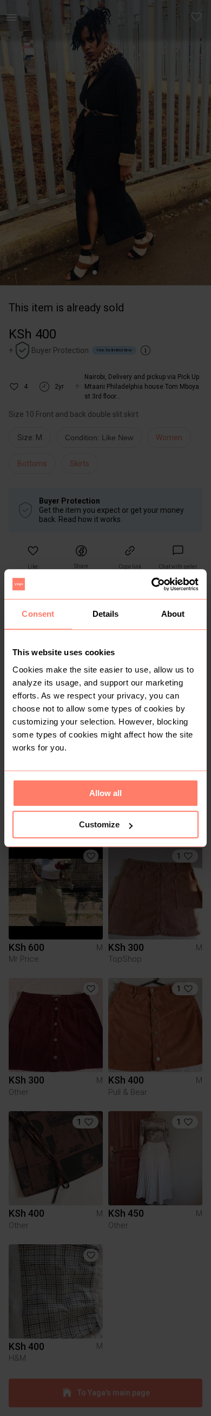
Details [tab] (106, 613)
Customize (99, 824)
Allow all (105, 793)
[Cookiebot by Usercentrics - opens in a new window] (152, 584)
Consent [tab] (38, 613)
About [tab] (173, 613)
